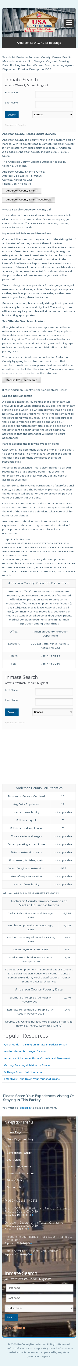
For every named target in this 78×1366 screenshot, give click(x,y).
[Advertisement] (39, 756)
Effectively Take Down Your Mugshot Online (32, 1079)
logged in (25, 1107)
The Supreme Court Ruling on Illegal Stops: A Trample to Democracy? (39, 1238)
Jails (9, 1146)
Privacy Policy (15, 1180)
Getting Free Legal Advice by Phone (27, 1065)
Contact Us (13, 1187)
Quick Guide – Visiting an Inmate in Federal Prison (35, 1044)
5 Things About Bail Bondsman (23, 1072)
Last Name (11, 102)
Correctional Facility (19, 1152)
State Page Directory (20, 1139)
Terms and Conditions (20, 1173)
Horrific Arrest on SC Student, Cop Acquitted (31, 1251)
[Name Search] (39, 21)
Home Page (14, 1132)
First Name (11, 92)
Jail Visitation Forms (19, 1166)
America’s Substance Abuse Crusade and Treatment (37, 1058)
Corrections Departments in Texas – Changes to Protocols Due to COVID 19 (34, 1224)
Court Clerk (13, 1159)
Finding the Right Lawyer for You (25, 1051)
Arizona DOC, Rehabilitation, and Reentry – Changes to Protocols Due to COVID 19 (38, 1210)
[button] (69, 23)
